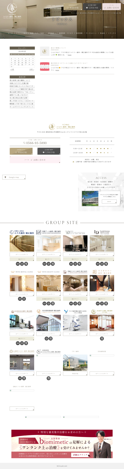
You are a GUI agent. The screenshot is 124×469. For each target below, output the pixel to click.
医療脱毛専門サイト (48, 299)
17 (15, 62)
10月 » (31, 69)
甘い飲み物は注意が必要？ (19, 98)
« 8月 (12, 69)
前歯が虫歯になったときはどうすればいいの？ (26, 86)
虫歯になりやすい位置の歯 (19, 83)
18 (18, 62)
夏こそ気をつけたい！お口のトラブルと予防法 (26, 101)
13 (25, 60)
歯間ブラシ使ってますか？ (19, 95)
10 (15, 60)
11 (18, 60)
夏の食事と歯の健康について (20, 80)
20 (25, 62)
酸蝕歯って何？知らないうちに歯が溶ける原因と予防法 (29, 104)
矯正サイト (21, 259)
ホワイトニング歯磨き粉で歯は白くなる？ (25, 89)
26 (22, 64)
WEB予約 (75, 373)
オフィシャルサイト (22, 254)
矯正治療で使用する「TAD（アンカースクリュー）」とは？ (30, 92)
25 (18, 64)
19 (22, 62)
